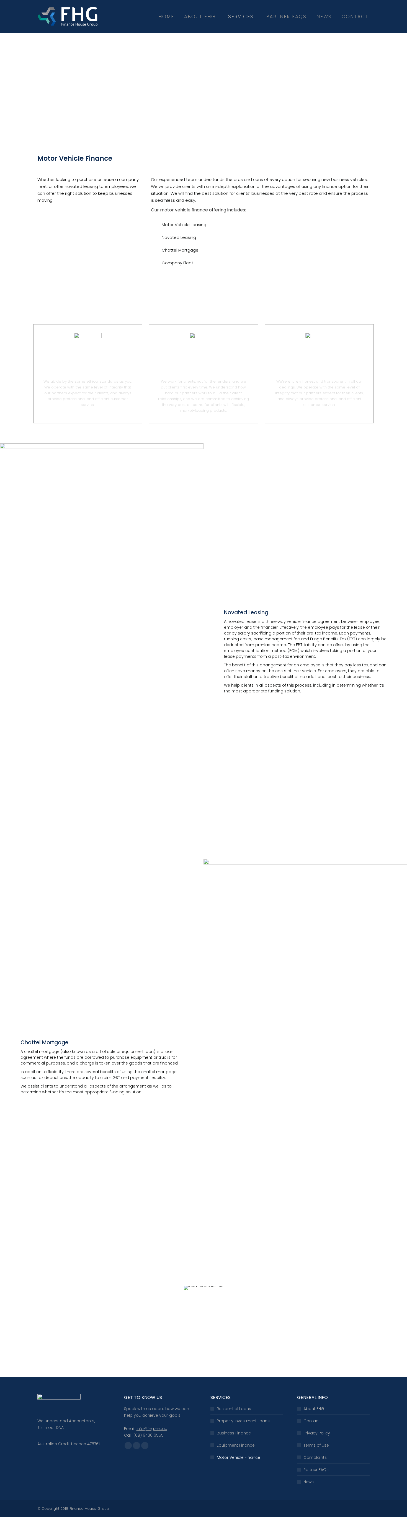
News (308, 1482)
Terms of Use (316, 1445)
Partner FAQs (316, 1469)
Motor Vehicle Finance (238, 1457)
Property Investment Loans (243, 1421)
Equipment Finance (236, 1445)
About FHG (313, 1408)
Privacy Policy (316, 1433)
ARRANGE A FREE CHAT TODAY (203, 1349)
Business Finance (234, 1433)
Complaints (315, 1457)
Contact (311, 1421)
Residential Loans (234, 1408)
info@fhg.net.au (151, 1428)
